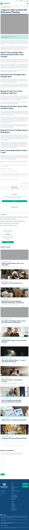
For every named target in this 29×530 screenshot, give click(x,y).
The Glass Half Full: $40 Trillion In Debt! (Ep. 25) (9, 219)
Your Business (13, 504)
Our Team (12, 488)
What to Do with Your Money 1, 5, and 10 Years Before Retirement (13, 361)
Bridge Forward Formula (14, 487)
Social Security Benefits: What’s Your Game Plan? (10, 225)
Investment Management (14, 496)
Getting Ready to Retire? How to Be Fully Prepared (13, 341)
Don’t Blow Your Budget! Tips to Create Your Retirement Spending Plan (13, 321)
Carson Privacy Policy (3, 525)
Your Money (13, 503)
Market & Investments (14, 509)
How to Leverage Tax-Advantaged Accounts (11, 380)
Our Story (12, 486)
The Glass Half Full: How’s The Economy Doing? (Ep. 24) (10, 223)
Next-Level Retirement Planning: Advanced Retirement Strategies (11, 401)
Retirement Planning (14, 188)
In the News (13, 510)
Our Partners (13, 489)
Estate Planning (13, 498)
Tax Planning (13, 499)
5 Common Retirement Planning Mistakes (14, 438)
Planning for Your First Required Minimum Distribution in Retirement (12, 302)
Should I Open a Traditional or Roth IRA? (14, 420)
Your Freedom (13, 508)
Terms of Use (6, 525)
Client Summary (25, 486)
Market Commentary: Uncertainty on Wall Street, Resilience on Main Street (13, 221)
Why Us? (12, 485)
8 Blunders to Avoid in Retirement (11, 283)
